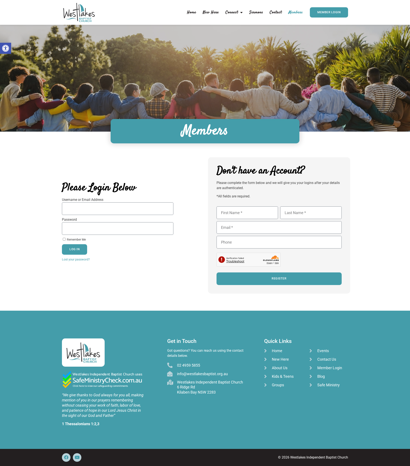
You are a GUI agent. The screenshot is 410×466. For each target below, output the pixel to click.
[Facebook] (66, 457)
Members (295, 12)
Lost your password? (76, 259)
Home (191, 12)
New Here (211, 12)
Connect (232, 12)
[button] (5, 48)
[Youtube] (77, 457)
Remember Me (76, 239)
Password (69, 220)
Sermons (256, 12)
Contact (276, 12)
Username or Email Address (82, 200)
